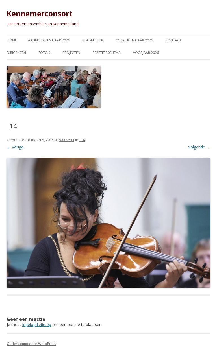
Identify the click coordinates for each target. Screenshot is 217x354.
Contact (173, 40)
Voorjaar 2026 (146, 52)
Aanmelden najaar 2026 (49, 40)
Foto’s (44, 52)
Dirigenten (16, 52)
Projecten (71, 52)
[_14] (108, 223)
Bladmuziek (92, 40)
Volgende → (199, 147)
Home (12, 40)
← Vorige (15, 147)
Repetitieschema (107, 52)
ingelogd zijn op (36, 324)
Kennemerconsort (40, 13)
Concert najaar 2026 (134, 40)
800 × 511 (66, 139)
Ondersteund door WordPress (31, 343)
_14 (82, 139)
